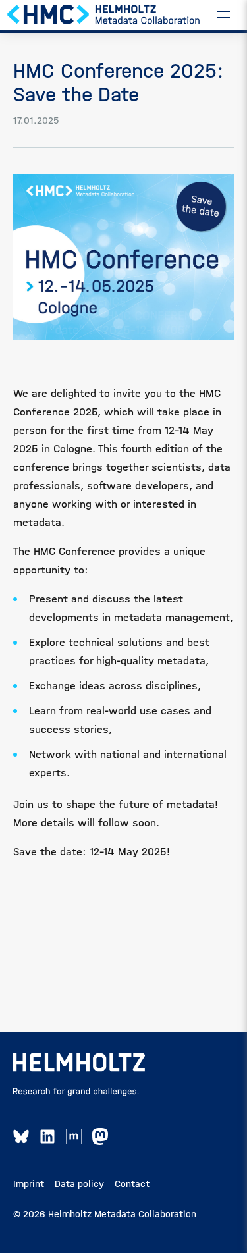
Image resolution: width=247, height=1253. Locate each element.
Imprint (28, 1184)
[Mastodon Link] (100, 1136)
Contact (132, 1184)
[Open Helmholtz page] (79, 1062)
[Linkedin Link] (47, 1136)
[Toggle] (223, 14)
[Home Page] (104, 14)
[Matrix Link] (74, 1136)
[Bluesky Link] (21, 1136)
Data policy (79, 1184)
